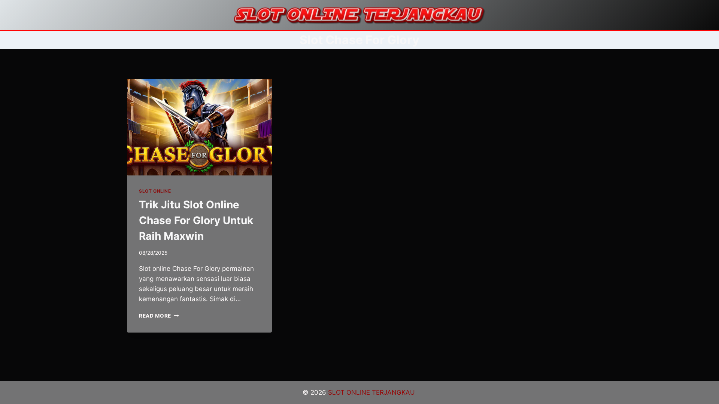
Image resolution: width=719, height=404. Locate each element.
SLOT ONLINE (155, 191)
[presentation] (199, 127)
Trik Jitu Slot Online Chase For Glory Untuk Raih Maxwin (196, 220)
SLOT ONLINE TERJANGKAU (372, 392)
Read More (159, 316)
